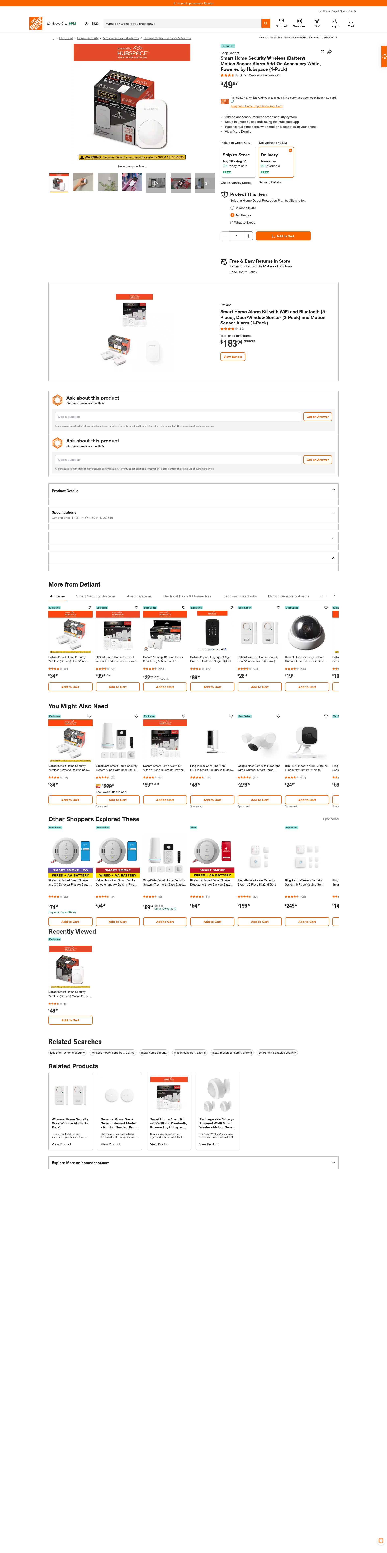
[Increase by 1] (248, 235)
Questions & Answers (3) (264, 75)
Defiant (225, 305)
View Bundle (233, 356)
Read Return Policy (243, 272)
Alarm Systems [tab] (139, 596)
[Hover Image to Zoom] (132, 104)
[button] (193, 490)
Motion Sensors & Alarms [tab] (288, 596)
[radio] (232, 207)
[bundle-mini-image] (134, 332)
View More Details (238, 131)
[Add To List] (322, 52)
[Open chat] (384, 56)
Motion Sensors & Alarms (121, 38)
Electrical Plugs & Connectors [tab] (187, 596)
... (53, 38)
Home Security (88, 38)
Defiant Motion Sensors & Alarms (167, 38)
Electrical (66, 38)
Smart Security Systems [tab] (96, 596)
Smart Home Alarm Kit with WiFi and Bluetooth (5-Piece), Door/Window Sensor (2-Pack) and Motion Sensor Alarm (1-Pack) (273, 317)
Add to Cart (285, 236)
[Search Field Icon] (265, 23)
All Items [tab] (57, 596)
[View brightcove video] (156, 183)
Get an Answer (318, 416)
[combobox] (182, 23)
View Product (61, 1144)
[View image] (59, 183)
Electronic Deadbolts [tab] (240, 596)
